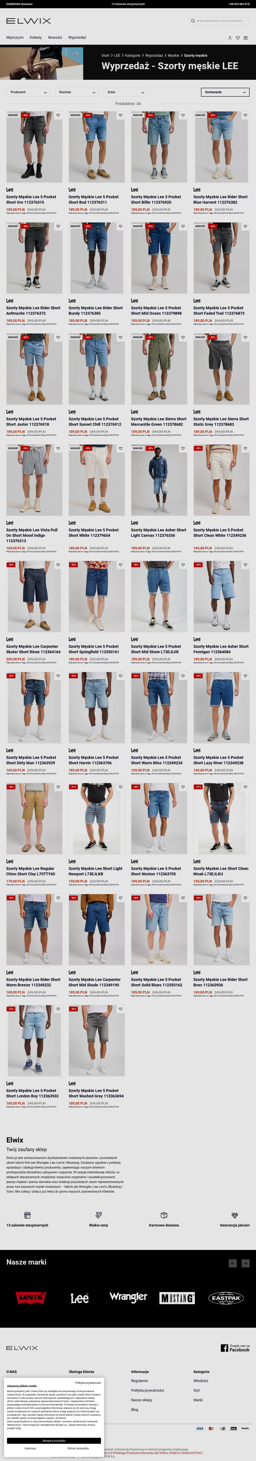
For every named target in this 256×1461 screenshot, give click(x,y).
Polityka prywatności (88, 1382)
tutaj (18, 1428)
